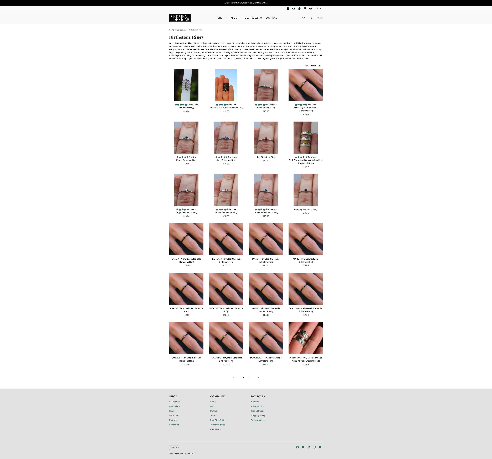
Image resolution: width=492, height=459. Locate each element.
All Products (174, 402)
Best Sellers (253, 18)
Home (171, 30)
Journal (271, 18)
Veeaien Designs (183, 453)
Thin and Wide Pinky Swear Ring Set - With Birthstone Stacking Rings (306, 359)
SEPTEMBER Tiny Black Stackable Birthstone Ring (305, 309)
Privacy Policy (257, 406)
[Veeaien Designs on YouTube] (293, 8)
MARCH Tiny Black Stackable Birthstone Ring (265, 260)
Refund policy (216, 429)
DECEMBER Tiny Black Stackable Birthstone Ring (266, 359)
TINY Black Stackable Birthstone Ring (226, 108)
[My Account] (310, 18)
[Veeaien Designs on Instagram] (305, 8)
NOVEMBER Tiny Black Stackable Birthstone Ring (226, 359)
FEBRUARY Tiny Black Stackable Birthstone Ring (226, 260)
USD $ (318, 8)
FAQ (212, 406)
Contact (213, 411)
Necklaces (174, 415)
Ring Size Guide (217, 420)
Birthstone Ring (186, 108)
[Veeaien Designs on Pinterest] (299, 8)
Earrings (173, 420)
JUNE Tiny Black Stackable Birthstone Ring (305, 109)
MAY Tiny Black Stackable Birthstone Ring (186, 309)
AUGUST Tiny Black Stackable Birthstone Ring (266, 309)
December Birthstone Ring (266, 212)
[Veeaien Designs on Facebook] (288, 8)
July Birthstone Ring (266, 157)
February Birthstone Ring (305, 209)
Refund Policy (257, 411)
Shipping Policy (258, 415)
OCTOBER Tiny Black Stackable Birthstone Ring (186, 359)
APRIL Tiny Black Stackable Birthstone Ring (305, 260)
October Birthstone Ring (226, 212)
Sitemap (255, 402)
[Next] (258, 377)
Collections (181, 30)
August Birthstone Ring (186, 212)
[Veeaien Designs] (180, 18)
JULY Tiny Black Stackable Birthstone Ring (226, 309)
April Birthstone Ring (266, 108)
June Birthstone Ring (226, 160)
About (235, 18)
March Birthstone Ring (186, 160)
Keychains (174, 425)
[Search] (303, 18)
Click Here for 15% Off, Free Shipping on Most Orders (246, 3)
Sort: (312, 65)
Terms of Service (217, 425)
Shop (221, 18)
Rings (172, 411)
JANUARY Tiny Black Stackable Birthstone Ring (186, 260)
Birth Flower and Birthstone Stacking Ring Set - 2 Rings (305, 161)
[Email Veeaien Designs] (310, 8)
